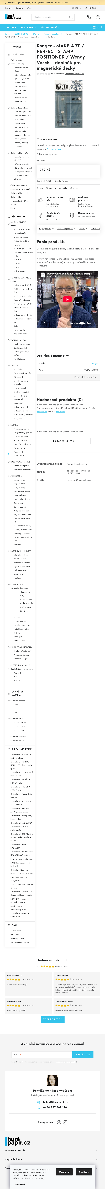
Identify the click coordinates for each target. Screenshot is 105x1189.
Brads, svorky (19, 403)
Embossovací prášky (21, 465)
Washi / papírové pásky (23, 373)
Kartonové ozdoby (21, 411)
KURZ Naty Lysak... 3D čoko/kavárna (19, 879)
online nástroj (38, 1178)
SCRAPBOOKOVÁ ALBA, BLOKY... (20, 279)
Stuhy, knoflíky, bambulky (23, 414)
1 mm (16, 704)
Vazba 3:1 (18, 680)
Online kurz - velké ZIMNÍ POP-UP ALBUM (20, 788)
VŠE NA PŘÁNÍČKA (18, 340)
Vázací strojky (19, 673)
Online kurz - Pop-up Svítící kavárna (21, 796)
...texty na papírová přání (23, 111)
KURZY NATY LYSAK (22, 749)
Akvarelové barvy (20, 480)
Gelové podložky (20, 507)
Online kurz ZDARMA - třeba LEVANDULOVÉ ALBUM (22, 853)
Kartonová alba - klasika (23, 315)
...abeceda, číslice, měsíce (21, 69)
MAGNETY (18, 637)
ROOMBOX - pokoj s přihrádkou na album (19, 901)
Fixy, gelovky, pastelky (22, 491)
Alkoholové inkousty (21, 555)
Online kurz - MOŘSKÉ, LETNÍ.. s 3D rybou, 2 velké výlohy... (21, 765)
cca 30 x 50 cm (20, 726)
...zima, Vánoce (20, 101)
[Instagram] (65, 1122)
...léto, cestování (20, 131)
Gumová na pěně (20, 440)
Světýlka (17, 633)
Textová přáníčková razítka (21, 353)
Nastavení (20, 1184)
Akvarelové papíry (21, 237)
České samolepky (17, 63)
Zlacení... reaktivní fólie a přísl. (24, 539)
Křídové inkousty (20, 570)
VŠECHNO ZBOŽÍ (20, 216)
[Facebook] (59, 1122)
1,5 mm (17, 708)
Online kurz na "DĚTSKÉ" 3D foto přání (21, 828)
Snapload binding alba (23, 296)
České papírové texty (18, 185)
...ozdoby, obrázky (21, 142)
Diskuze (82, 228)
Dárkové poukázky (17, 60)
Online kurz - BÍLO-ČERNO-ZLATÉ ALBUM (21, 803)
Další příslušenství (21, 333)
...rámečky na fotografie (23, 171)
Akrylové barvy (19, 483)
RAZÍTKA (14, 425)
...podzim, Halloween (22, 135)
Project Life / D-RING (22, 285)
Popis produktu (45, 228)
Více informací (54, 148)
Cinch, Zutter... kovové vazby (22, 669)
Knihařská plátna (16, 718)
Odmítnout (64, 1171)
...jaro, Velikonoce (21, 86)
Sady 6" (17, 267)
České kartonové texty (19, 108)
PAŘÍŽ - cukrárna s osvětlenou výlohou (18, 908)
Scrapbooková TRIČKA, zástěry (19, 203)
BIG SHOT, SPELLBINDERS (21, 647)
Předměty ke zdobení (22, 533)
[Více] (97, 27)
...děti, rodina (19, 119)
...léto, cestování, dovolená (20, 92)
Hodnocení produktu (65, 228)
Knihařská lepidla (17, 740)
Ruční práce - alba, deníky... (21, 189)
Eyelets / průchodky (21, 407)
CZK (77, 8)
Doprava (8, 8)
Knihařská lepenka (17, 700)
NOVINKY (16, 46)
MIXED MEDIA (16, 476)
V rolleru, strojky (26, 603)
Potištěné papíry (20, 233)
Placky (13, 208)
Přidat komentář (63, 441)
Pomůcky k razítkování (19, 454)
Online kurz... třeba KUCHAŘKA (18, 846)
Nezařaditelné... (20, 640)
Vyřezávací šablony (21, 655)
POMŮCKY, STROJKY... (19, 584)
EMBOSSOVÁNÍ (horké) (20, 462)
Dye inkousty (19, 574)
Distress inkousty (20, 558)
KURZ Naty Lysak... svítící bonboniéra (20, 864)
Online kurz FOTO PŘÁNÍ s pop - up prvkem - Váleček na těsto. (21, 837)
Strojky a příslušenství (22, 651)
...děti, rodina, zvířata (22, 75)
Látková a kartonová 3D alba (23, 309)
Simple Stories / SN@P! (23, 304)
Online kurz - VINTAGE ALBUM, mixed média (19, 810)
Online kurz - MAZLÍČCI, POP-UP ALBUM (20, 781)
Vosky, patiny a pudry (22, 511)
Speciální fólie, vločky (22, 525)
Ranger (65, 181)
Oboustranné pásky (25, 594)
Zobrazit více (52, 1019)
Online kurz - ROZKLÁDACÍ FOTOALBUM (21, 774)
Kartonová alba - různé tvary (23, 320)
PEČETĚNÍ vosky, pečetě (20, 665)
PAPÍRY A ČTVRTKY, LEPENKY (18, 224)
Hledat (71, 17)
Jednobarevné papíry (22, 229)
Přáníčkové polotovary (23, 344)
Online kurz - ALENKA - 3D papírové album (21, 756)
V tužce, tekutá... (26, 607)
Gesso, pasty (19, 503)
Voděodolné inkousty (22, 562)
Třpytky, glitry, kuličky (22, 499)
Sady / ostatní (19, 271)
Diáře (16, 326)
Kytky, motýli (18, 377)
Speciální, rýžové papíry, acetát (23, 254)
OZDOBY (14, 365)
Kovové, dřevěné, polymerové (21, 397)
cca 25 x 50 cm (20, 722)
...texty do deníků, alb (22, 115)
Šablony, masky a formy (23, 529)
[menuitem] (12, 27)
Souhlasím (84, 1171)
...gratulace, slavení (21, 78)
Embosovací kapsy (21, 658)
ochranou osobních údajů (67, 1062)
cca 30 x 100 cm (21, 730)
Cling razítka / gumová (23, 432)
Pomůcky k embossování (23, 469)
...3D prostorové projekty (23, 168)
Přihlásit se (83, 1054)
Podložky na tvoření (21, 629)
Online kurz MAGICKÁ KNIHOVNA (19, 915)
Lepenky (17, 245)
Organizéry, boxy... (21, 621)
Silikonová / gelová (21, 429)
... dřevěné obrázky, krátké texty (21, 177)
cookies (27, 1169)
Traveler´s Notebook (22, 300)
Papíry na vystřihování (22, 248)
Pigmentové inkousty (22, 566)
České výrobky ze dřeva (20, 153)
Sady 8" (17, 263)
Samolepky (18, 369)
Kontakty (19, 8)
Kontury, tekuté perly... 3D (22, 520)
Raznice (17, 617)
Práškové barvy (20, 495)
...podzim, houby (20, 97)
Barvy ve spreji (19, 487)
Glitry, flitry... (19, 418)
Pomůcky (17, 544)
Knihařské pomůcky (18, 736)
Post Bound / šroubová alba (23, 291)
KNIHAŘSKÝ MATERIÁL (17, 693)
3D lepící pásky (26, 599)
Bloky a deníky (19, 330)
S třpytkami (24, 611)
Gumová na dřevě (21, 436)
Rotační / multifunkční (22, 444)
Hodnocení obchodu (52, 960)
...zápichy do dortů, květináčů (21, 158)
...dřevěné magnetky (22, 164)
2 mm (16, 712)
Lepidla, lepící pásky (22, 588)
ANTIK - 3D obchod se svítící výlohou (22, 886)
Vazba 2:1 (18, 676)
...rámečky (18, 146)
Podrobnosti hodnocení (74, 73)
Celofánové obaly (21, 348)
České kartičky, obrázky (19, 193)
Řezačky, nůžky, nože (22, 625)
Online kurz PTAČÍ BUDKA (21, 823)
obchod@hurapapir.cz (55, 1102)
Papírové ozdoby (20, 388)
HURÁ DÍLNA (18, 54)
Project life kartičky (21, 241)
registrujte (60, 411)
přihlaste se (42, 411)
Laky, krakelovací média (23, 514)
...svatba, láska (19, 82)
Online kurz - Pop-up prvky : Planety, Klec (21, 817)
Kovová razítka (19, 448)
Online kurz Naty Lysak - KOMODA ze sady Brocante (21, 872)
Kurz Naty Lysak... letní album (22, 859)
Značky (15, 925)
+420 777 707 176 (89, 17)
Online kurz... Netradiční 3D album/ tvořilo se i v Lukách (21, 893)
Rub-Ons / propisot (21, 392)
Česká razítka (15, 197)
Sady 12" (17, 259)
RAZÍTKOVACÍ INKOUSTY (20, 551)
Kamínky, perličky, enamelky (21, 383)
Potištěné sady (19, 359)
